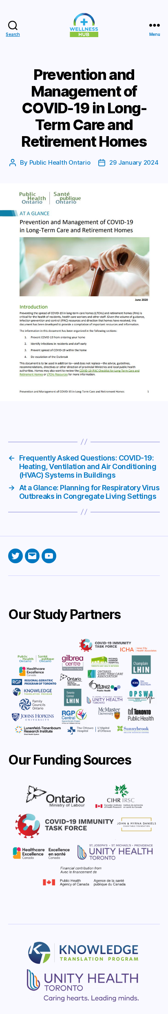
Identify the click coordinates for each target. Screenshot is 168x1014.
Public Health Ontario (60, 162)
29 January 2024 (133, 162)
